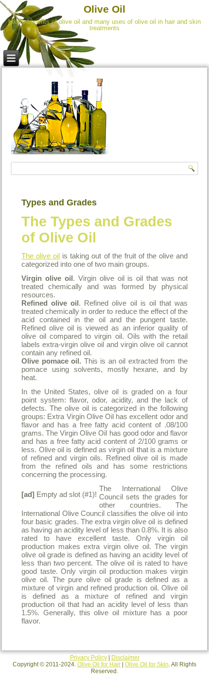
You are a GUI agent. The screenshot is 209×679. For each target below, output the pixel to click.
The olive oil (40, 256)
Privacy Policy (88, 657)
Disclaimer (125, 657)
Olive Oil (104, 9)
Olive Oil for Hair (99, 664)
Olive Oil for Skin (147, 664)
